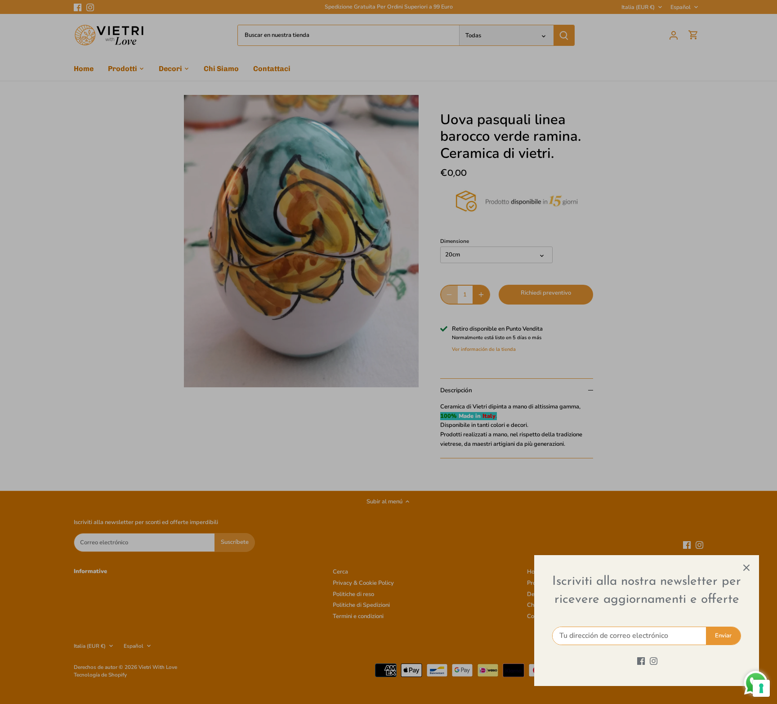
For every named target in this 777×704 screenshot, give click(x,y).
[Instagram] (653, 661)
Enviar (723, 636)
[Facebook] (641, 661)
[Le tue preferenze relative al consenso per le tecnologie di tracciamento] (761, 688)
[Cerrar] (746, 568)
